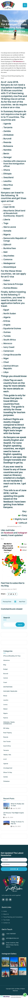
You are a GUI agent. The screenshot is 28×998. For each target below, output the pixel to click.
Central (5, 678)
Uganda (5, 763)
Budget (5, 669)
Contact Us (6, 922)
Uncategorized (7, 768)
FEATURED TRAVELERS (10, 691)
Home (5, 911)
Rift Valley (6, 728)
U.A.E (5, 759)
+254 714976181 (11, 933)
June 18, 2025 (16, 808)
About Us (6, 914)
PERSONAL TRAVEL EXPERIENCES (9, 723)
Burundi (5, 673)
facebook (8, 532)
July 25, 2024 (9, 817)
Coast (5, 682)
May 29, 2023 (16, 826)
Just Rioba (17, 988)
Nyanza (5, 718)
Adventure (6, 660)
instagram (23, 532)
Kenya (5, 695)
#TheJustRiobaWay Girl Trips (12, 656)
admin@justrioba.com (12, 938)
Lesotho (5, 700)
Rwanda (5, 737)
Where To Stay (7, 772)
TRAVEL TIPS (7, 754)
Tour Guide (6, 920)
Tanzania (6, 750)
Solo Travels (7, 741)
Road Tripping (7, 732)
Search (6, 618)
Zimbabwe (6, 781)
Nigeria (5, 713)
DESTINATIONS (7, 687)
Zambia (5, 777)
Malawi (5, 709)
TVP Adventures (18, 61)
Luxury (5, 704)
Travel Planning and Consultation (12, 917)
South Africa (7, 746)
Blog (4, 664)
